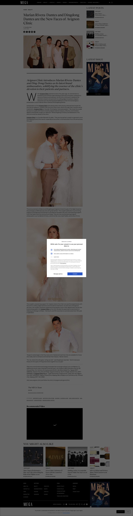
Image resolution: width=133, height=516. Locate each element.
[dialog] (66, 258)
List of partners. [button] (63, 263)
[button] (66, 257)
